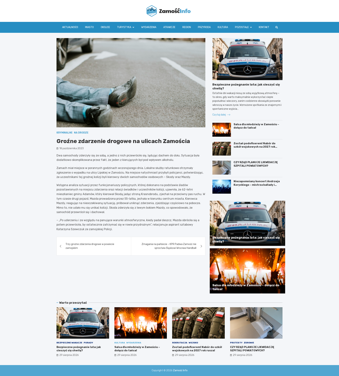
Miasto (89, 27)
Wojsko (193, 342)
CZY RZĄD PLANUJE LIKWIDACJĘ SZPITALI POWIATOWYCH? (256, 164)
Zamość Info (180, 370)
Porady (88, 342)
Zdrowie (249, 342)
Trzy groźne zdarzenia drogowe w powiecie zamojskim (90, 246)
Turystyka (124, 27)
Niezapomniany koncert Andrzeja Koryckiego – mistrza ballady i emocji (257, 185)
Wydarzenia (148, 27)
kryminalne (64, 132)
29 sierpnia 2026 (69, 355)
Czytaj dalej (219, 114)
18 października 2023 (71, 148)
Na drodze (81, 132)
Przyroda (204, 27)
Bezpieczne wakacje (69, 342)
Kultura (223, 27)
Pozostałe (242, 27)
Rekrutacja (179, 342)
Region (186, 27)
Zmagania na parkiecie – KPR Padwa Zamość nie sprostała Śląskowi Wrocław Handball (169, 246)
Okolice (105, 27)
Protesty (236, 342)
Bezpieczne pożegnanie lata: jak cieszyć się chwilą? (78, 348)
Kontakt (264, 27)
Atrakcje (169, 27)
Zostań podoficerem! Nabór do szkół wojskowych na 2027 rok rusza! (254, 147)
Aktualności (70, 27)
